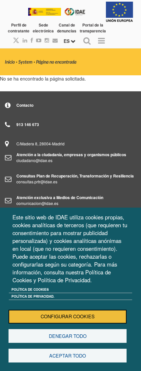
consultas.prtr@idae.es (36, 181)
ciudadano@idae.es (34, 160)
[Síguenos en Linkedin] (23, 40)
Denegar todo (68, 336)
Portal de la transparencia (93, 28)
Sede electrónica (43, 28)
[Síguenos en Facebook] (30, 40)
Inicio (10, 62)
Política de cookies (30, 289)
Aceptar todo (67, 355)
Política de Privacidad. (32, 296)
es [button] (67, 41)
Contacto (24, 105)
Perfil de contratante (19, 28)
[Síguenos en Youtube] (37, 40)
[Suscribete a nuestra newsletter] (53, 40)
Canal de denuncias (66, 28)
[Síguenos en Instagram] (45, 40)
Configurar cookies (68, 316)
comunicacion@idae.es (37, 203)
